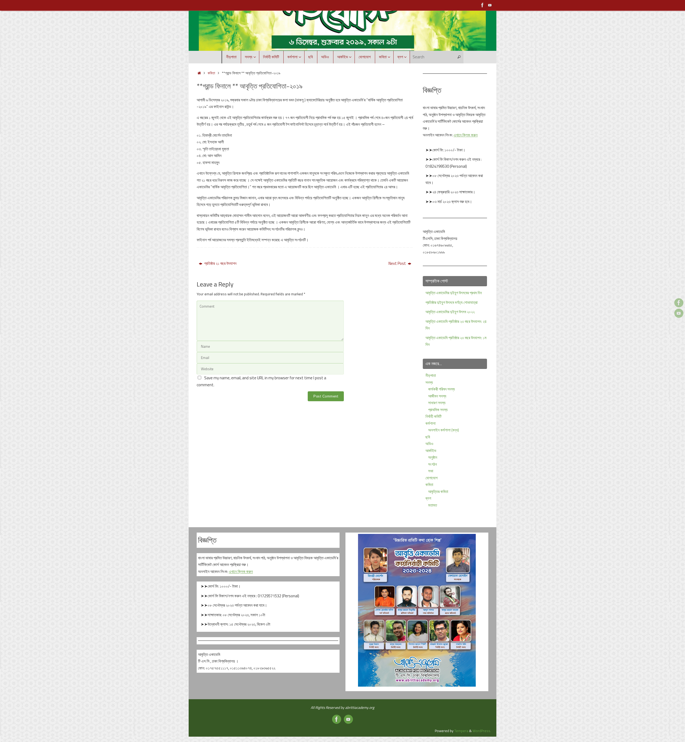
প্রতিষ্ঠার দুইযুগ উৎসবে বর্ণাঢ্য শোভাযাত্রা (451, 302)
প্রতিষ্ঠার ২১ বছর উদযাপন (220, 263)
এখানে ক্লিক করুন (466, 135)
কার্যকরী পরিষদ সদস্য (441, 389)
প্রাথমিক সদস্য (438, 410)
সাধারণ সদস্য (437, 403)
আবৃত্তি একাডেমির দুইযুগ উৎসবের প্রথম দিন (453, 293)
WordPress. (482, 730)
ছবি (427, 437)
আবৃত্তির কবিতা (438, 491)
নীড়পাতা (430, 375)
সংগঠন (432, 464)
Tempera (461, 730)
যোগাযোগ (431, 478)
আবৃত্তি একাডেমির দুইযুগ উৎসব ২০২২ (450, 312)
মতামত (432, 505)
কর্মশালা (430, 423)
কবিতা (211, 73)
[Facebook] (482, 5)
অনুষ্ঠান (432, 457)
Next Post (398, 263)
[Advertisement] (294, 419)
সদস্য (429, 382)
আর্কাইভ (430, 451)
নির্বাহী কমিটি (433, 416)
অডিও (429, 444)
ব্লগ (428, 498)
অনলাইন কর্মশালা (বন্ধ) (443, 430)
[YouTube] (490, 5)
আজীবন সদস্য (437, 396)
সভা (430, 471)
